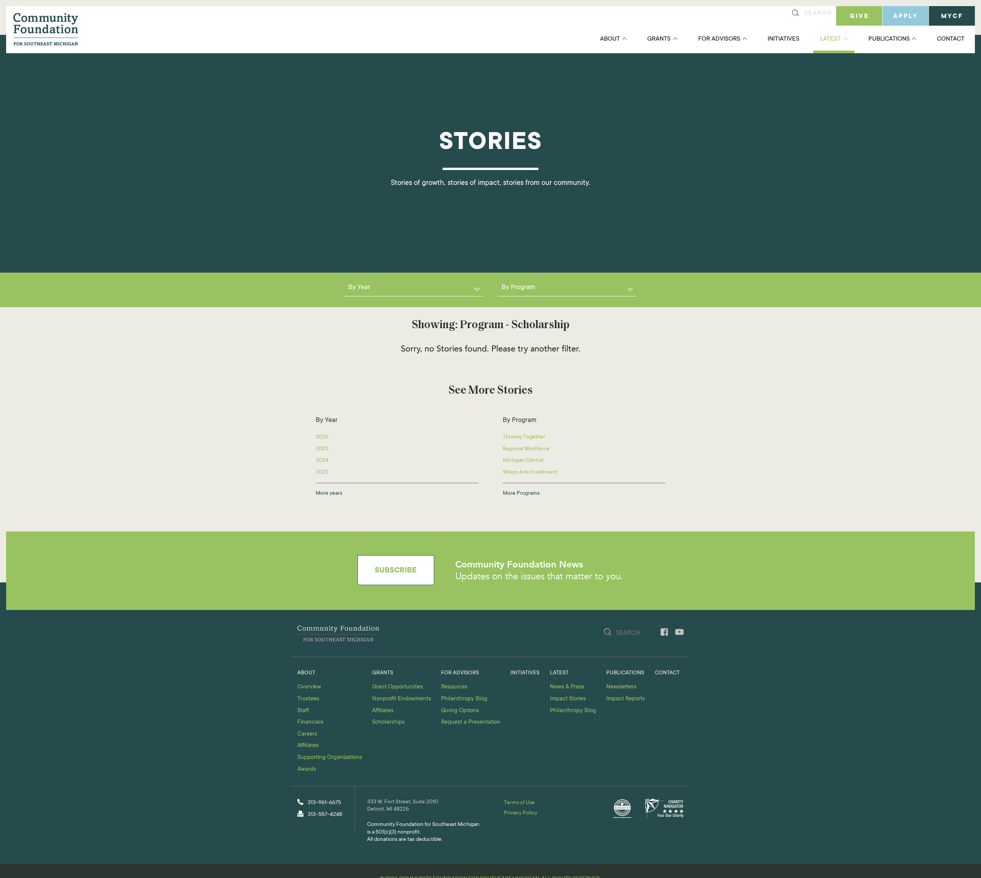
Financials (310, 722)
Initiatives (783, 39)
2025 (322, 449)
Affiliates (308, 745)
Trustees (308, 699)
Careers (307, 734)
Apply (905, 16)
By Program (518, 287)
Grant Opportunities (397, 687)
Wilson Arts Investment (530, 472)
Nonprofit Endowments (401, 699)
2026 (322, 437)
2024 (322, 461)
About (610, 39)
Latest (830, 39)
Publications (889, 39)
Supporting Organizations (329, 757)
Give (859, 16)
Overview (309, 687)
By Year (359, 287)
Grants (659, 39)
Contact (951, 39)
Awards (306, 769)
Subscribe (396, 571)
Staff (303, 711)
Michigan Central (523, 461)
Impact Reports (625, 699)
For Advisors (719, 39)
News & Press (567, 687)
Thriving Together (524, 437)
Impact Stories (568, 699)
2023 (322, 472)
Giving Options (460, 711)
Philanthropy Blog (464, 699)
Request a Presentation (470, 722)
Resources (454, 687)
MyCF (952, 16)
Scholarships (388, 722)
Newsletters (621, 687)
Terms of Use (519, 803)
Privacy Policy (520, 813)
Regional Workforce (526, 449)
